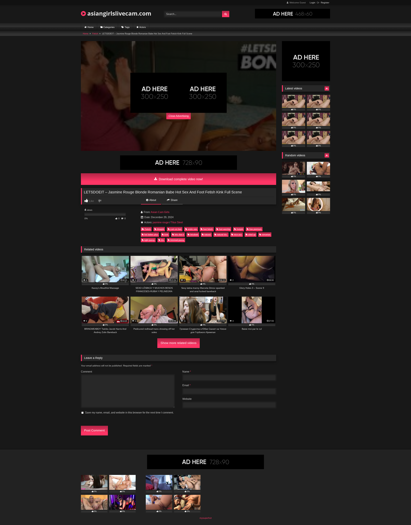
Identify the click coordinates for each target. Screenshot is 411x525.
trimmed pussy (177, 240)
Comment (86, 371)
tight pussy (149, 240)
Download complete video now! (180, 179)
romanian (266, 234)
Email (186, 385)
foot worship (224, 229)
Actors (142, 27)
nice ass (238, 234)
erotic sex (192, 229)
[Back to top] (401, 515)
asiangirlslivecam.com (118, 13)
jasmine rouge (161, 222)
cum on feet (175, 229)
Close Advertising (179, 116)
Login (312, 2)
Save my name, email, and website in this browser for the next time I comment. (129, 412)
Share (174, 200)
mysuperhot (206, 518)
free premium (255, 229)
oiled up (251, 234)
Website (187, 399)
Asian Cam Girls (160, 212)
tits (162, 240)
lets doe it (179, 234)
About (152, 200)
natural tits (222, 234)
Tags (127, 27)
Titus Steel (177, 222)
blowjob (160, 229)
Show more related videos (179, 343)
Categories (108, 27)
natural (207, 234)
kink (166, 234)
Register (325, 2)
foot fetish (208, 229)
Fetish (95, 33)
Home (90, 27)
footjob (240, 229)
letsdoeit (194, 234)
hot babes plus (151, 234)
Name (186, 371)
